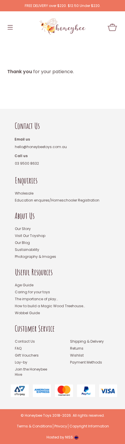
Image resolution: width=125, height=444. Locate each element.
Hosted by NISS (60, 437)
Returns (76, 348)
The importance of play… (36, 298)
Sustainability (27, 249)
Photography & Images (35, 256)
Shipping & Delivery (87, 341)
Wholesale (24, 193)
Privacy (60, 426)
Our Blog (22, 242)
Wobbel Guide (27, 312)
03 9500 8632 (27, 163)
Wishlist (77, 355)
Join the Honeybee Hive (31, 372)
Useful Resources (34, 272)
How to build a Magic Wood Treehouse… (50, 305)
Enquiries (26, 180)
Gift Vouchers (27, 355)
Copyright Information (89, 426)
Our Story (23, 228)
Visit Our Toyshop (30, 235)
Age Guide (24, 285)
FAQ (18, 348)
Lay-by (21, 362)
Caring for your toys (32, 292)
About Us (25, 216)
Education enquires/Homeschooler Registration (57, 200)
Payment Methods (86, 362)
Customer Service (35, 328)
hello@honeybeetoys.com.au (41, 146)
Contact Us (27, 126)
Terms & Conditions (34, 426)
